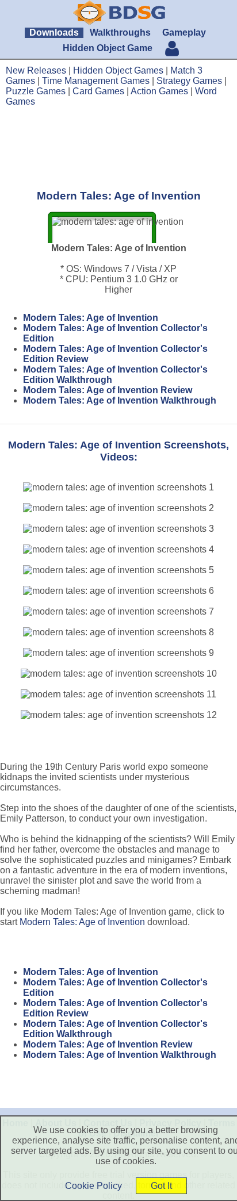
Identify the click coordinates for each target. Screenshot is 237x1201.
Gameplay (184, 32)
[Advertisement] (118, 148)
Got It (161, 1186)
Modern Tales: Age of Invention (90, 318)
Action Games (159, 91)
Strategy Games (189, 81)
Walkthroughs (120, 32)
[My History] (172, 50)
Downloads (54, 32)
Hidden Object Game (107, 48)
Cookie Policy (93, 1186)
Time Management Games (96, 81)
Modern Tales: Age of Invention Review (107, 390)
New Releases (36, 70)
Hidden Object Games (118, 70)
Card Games (98, 91)
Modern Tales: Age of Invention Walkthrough (119, 400)
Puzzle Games (36, 91)
